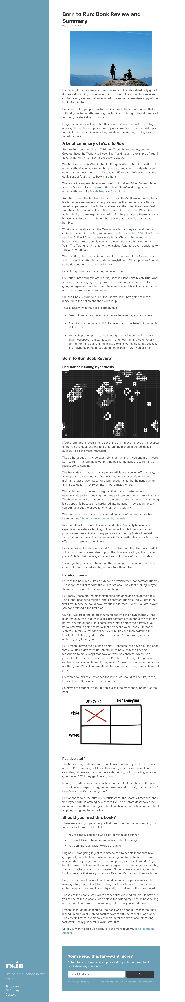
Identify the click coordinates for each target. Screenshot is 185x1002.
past (146, 128)
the (141, 128)
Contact (10, 994)
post (136, 124)
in (136, 128)
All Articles (12, 990)
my (125, 124)
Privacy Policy (121, 981)
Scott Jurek (118, 191)
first (130, 124)
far (114, 124)
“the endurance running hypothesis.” (103, 518)
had (132, 128)
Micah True (97, 191)
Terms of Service (139, 981)
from (119, 124)
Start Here (12, 986)
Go (140, 974)
